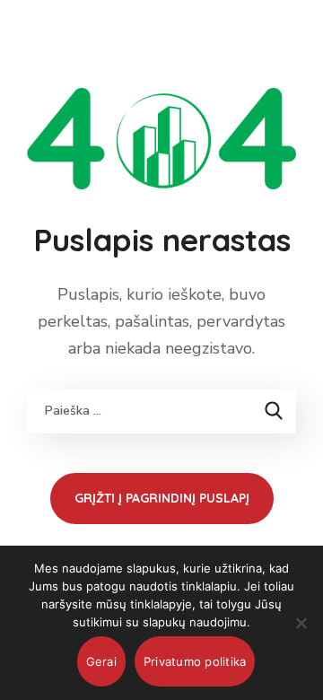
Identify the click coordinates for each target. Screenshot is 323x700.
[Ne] (301, 623)
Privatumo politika (195, 661)
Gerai (101, 661)
